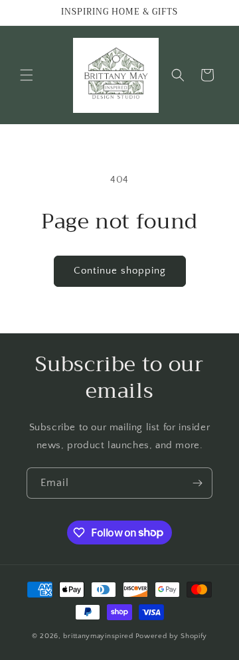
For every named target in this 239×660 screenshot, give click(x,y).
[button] (26, 75)
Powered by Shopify (171, 636)
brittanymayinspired (98, 636)
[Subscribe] (197, 483)
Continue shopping (120, 270)
